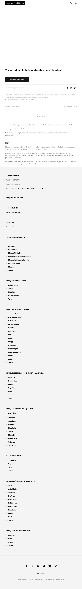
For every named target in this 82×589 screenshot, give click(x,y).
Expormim (12, 535)
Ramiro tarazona (14, 352)
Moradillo (11, 435)
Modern (31, 99)
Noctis (10, 517)
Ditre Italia (12, 428)
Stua (10, 359)
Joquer (10, 431)
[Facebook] (68, 88)
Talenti (10, 545)
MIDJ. (7, 143)
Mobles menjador (14, 253)
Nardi (10, 539)
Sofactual (11, 442)
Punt (10, 391)
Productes (41, 573)
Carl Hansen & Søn (15, 317)
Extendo (11, 335)
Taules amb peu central (34, 95)
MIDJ (27, 99)
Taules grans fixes (20, 97)
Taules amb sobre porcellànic (52, 95)
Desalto (11, 328)
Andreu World (13, 314)
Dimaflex (11, 292)
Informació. (10, 227)
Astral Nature (13, 285)
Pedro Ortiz (12, 438)
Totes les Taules (43, 97)
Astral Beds (12, 489)
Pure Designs (13, 349)
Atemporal (15, 99)
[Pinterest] (75, 88)
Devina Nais (12, 381)
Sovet (10, 356)
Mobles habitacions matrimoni (19, 256)
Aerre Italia (12, 413)
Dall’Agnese (12, 503)
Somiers (11, 270)
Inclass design (13, 324)
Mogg (10, 342)
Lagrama (11, 464)
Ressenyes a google (13, 212)
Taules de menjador (68, 95)
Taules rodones (32, 97)
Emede (10, 384)
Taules (24, 95)
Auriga (10, 289)
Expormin (11, 331)
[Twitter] (71, 88)
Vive (10, 398)
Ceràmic (22, 99)
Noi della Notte (13, 296)
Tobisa (10, 471)
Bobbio (11, 425)
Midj (14, 95)
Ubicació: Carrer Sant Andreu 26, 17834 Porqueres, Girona (26, 189)
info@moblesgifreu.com (14, 198)
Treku (10, 362)
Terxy (10, 299)
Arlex (10, 485)
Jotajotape (12, 460)
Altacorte (11, 377)
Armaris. (11, 246)
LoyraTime (12, 388)
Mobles (18, 95)
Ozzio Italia (12, 345)
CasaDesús (12, 421)
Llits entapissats (14, 263)
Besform (11, 496)
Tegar (10, 467)
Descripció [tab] (41, 116)
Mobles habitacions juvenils (18, 260)
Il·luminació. (12, 249)
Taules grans (9, 97)
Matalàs (11, 267)
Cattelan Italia (13, 321)
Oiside (10, 542)
